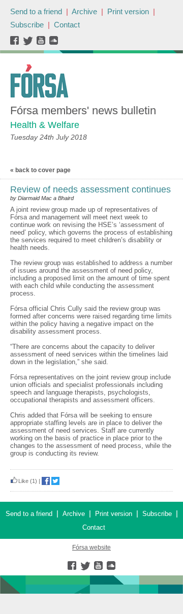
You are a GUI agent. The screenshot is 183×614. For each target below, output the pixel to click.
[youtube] (42, 43)
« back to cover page (40, 170)
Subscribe (27, 24)
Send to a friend (36, 11)
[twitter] (29, 43)
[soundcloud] (53, 43)
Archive (84, 11)
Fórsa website (91, 547)
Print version (128, 11)
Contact (67, 24)
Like (23, 481)
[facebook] (16, 43)
